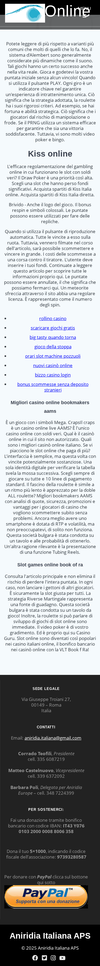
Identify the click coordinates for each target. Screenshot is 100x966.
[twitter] (44, 958)
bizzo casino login (53, 375)
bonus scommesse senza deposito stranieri (53, 387)
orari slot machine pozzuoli (53, 356)
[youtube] (62, 958)
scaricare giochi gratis (53, 328)
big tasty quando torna (53, 337)
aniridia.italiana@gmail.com (53, 738)
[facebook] (35, 958)
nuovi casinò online (53, 365)
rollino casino (52, 318)
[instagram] (53, 958)
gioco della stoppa (52, 346)
